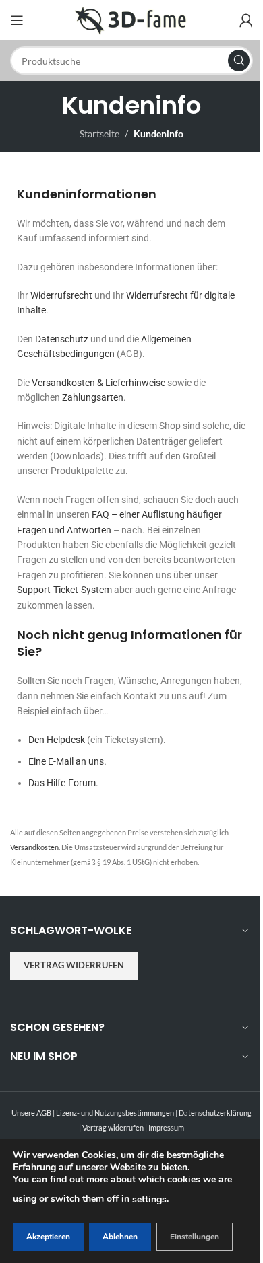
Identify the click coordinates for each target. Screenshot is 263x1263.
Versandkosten (34, 847)
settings (149, 1199)
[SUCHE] (239, 60)
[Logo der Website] (131, 19)
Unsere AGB (31, 1112)
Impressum (166, 1127)
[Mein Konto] (246, 20)
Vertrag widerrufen (74, 965)
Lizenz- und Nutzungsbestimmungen (115, 1112)
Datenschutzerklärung (215, 1112)
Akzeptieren (48, 1236)
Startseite (99, 133)
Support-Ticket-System (64, 589)
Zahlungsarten (92, 397)
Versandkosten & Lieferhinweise (98, 382)
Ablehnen (120, 1236)
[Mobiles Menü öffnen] (16, 20)
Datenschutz (61, 339)
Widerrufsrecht (61, 295)
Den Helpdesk (56, 739)
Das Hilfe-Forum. (63, 782)
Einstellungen (194, 1236)
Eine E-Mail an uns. (67, 761)
